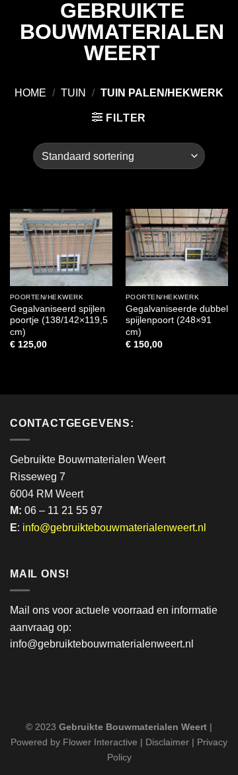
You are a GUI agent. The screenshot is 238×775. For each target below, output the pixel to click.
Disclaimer (167, 742)
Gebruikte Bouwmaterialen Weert (122, 31)
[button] (119, 117)
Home (30, 92)
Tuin (73, 92)
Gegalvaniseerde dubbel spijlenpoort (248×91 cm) (177, 320)
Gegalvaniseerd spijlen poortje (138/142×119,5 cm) (59, 320)
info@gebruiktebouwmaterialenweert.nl (114, 527)
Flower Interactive (100, 742)
